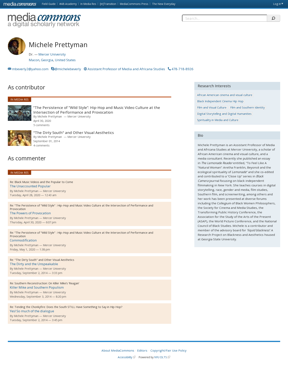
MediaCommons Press (134, 4)
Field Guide (49, 4)
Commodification (23, 240)
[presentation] (19, 113)
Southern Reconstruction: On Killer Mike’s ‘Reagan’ (46, 283)
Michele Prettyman (49, 116)
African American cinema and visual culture (224, 95)
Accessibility (125, 357)
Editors (142, 350)
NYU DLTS (160, 357)
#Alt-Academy (68, 4)
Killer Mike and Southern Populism (37, 287)
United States (65, 60)
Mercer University (52, 54)
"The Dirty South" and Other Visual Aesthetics (73, 132)
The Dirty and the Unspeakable (34, 264)
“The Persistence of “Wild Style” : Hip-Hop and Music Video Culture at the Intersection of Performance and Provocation (81, 207)
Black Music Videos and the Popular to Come (43, 182)
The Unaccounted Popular (30, 186)
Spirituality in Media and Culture (217, 120)
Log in (277, 4)
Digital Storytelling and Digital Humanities (224, 114)
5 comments (41, 125)
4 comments (41, 145)
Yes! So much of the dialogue (32, 311)
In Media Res (88, 4)
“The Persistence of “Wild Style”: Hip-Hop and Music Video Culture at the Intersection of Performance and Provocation (96, 109)
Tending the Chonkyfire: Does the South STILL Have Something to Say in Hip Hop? (68, 307)
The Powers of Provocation (30, 213)
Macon (34, 60)
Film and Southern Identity (247, 107)
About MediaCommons (117, 350)
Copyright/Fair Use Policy (168, 350)
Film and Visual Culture (211, 107)
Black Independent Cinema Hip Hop (220, 101)
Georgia (47, 60)
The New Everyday (163, 4)
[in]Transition (108, 4)
